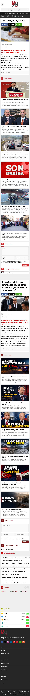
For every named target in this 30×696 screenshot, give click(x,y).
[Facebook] (2, 642)
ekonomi (4, 348)
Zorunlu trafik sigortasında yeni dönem (14, 13)
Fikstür (2, 683)
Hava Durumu (4, 666)
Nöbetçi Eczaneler (5, 663)
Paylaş (5, 24)
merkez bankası (19, 348)
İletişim (3, 650)
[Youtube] (14, 642)
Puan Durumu (4, 679)
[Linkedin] (11, 642)
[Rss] (23, 642)
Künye (2, 647)
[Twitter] (5, 642)
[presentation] (25, 587)
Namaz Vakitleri (4, 660)
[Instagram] (8, 642)
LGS (6, 72)
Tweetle (12, 24)
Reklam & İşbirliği (5, 653)
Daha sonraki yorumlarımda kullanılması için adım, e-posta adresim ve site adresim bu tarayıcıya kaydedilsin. (14, 262)
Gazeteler (3, 676)
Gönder (19, 24)
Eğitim (4, 72)
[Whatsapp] (20, 642)
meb (9, 72)
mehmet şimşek (12, 348)
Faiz (8, 348)
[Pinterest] (17, 642)
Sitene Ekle (3, 669)
